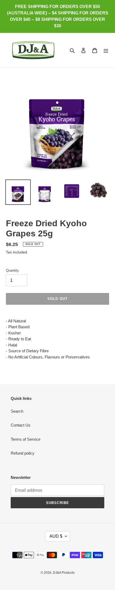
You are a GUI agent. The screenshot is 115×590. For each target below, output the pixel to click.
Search (17, 411)
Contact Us (20, 425)
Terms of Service (25, 439)
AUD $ (55, 536)
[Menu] (106, 50)
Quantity (12, 270)
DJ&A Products (64, 573)
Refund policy (22, 453)
